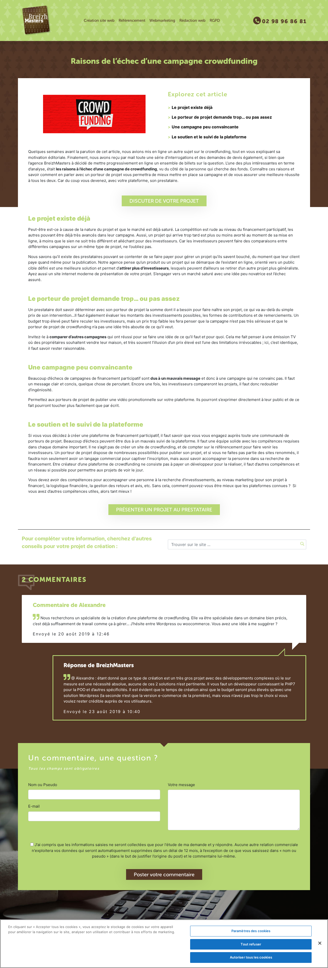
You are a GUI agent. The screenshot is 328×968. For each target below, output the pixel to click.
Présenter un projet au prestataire (164, 510)
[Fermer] (319, 943)
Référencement (132, 20)
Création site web (99, 20)
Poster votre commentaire (164, 874)
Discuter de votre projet (164, 201)
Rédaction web (192, 20)
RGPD (215, 20)
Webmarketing (162, 20)
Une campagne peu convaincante (205, 126)
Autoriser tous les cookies (251, 957)
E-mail (34, 806)
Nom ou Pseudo (42, 784)
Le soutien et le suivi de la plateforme (209, 136)
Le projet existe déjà (192, 107)
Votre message (181, 784)
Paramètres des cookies (251, 931)
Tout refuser (251, 944)
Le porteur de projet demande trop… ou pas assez (222, 117)
